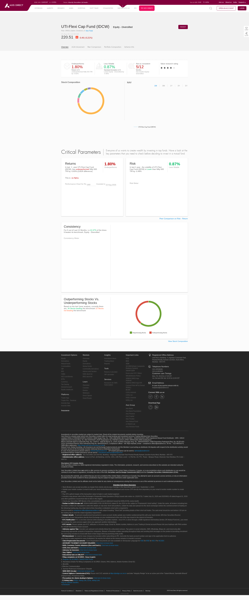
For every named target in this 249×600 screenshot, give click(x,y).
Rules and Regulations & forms (94, 590)
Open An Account (226, 8)
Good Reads (87, 398)
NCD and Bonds (67, 377)
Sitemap (147, 590)
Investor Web (65, 406)
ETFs (63, 379)
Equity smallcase (67, 389)
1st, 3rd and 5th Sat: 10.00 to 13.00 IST (165, 378)
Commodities (66, 366)
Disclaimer (79, 590)
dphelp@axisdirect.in (141, 451)
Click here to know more (104, 543)
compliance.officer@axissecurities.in (86, 510)
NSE (127, 358)
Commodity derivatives (91, 369)
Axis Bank (129, 408)
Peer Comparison (94, 47)
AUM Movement (78, 47)
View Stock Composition (178, 341)
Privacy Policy (126, 590)
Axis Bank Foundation (133, 411)
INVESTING (81, 8)
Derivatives (65, 361)
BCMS (128, 390)
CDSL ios (129, 395)
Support (241, 2)
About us (228, 2)
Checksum (66, 584)
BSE (127, 361)
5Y (186, 86)
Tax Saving (65, 384)
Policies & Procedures (112, 590)
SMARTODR (130, 371)
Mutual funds (65, 364)
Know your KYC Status (134, 373)
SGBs (63, 374)
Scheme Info (129, 47)
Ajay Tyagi (89, 31)
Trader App (65, 398)
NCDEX (161, 541)
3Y (179, 86)
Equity (63, 358)
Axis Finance (130, 414)
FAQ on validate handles (69, 582)
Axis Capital (130, 416)
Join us (221, 2)
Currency (64, 382)
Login (242, 8)
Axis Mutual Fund (132, 421)
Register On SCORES (70, 559)
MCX (153, 541)
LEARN (71, 8)
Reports (107, 364)
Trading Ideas (109, 361)
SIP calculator (109, 374)
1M (155, 86)
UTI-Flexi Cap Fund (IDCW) (85, 26)
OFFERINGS (38, 8)
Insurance (65, 410)
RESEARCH (61, 8)
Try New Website (147, 8)
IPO (135, 8)
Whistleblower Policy (133, 376)
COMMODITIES (108, 8)
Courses (86, 388)
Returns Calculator (110, 372)
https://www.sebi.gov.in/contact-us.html (91, 445)
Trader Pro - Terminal (68, 400)
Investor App (65, 403)
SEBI (127, 364)
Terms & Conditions (67, 590)
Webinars (86, 393)
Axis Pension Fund (132, 427)
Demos (85, 390)
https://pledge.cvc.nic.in (118, 573)
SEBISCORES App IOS (134, 383)
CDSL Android (131, 392)
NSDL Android (131, 398)
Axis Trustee (130, 419)
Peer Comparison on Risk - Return (174, 219)
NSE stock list (87, 374)
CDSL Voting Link (93, 580)
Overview (64, 47)
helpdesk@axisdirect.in (160, 388)
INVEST (183, 27)
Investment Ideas (110, 358)
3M (163, 86)
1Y (171, 86)
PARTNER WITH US (124, 8)
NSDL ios (129, 400)
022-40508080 (157, 369)
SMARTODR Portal (86, 559)
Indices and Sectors (90, 371)
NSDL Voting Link (80, 580)
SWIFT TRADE (94, 8)
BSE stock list (87, 377)
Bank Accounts (137, 590)
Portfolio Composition (112, 47)
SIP (62, 369)
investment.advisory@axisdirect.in (111, 453)
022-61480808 (157, 371)
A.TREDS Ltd (130, 424)
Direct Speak (87, 395)
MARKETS (50, 8)
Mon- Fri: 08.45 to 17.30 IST (162, 376)
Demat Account (66, 387)
